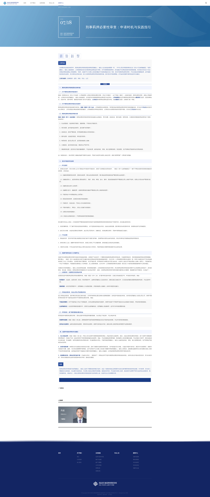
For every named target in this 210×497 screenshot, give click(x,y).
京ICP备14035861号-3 (112, 493)
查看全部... (98, 471)
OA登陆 (110, 494)
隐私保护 (105, 494)
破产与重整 (98, 462)
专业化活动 (136, 465)
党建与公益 (136, 468)
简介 (78, 456)
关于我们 (33, 3)
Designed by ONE (123, 493)
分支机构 (79, 459)
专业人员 (51, 3)
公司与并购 (98, 465)
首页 (25, 3)
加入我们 (79, 462)
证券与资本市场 (100, 456)
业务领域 (42, 3)
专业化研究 (64, 7)
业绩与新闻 (136, 456)
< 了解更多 (61, 388)
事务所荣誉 (136, 459)
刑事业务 (98, 468)
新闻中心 (61, 3)
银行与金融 (98, 459)
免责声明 (99, 494)
